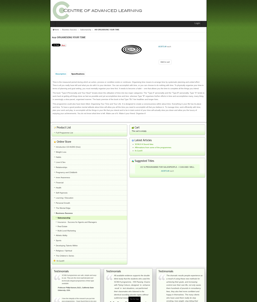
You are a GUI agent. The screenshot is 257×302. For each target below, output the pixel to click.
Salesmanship (35, 30)
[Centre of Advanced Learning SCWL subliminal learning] (46, 10)
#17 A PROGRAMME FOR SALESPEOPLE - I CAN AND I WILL (192, 157)
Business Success (19, 30)
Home (6, 30)
